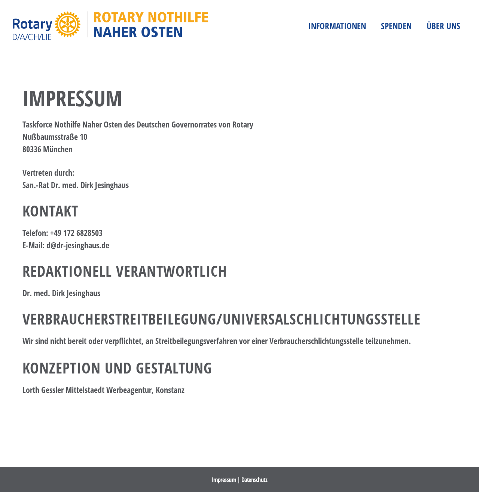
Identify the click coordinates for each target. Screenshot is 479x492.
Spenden (396, 26)
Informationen (337, 26)
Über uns (443, 26)
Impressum (224, 480)
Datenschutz (254, 480)
